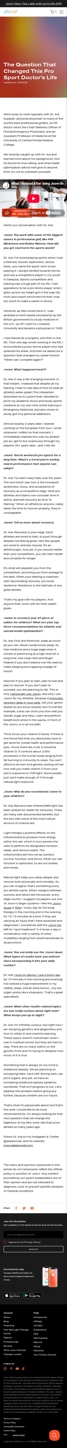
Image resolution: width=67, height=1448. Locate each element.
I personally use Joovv (25, 694)
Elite (18, 907)
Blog (6, 1321)
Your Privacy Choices (45, 1354)
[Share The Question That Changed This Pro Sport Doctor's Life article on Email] (32, 1208)
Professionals (11, 1341)
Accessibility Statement (14, 1426)
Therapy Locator (13, 1354)
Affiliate (38, 1321)
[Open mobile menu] (60, 12)
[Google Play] (32, 1295)
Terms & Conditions (12, 1418)
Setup (37, 1346)
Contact (38, 1325)
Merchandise (41, 1338)
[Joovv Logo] (10, 11)
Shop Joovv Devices (15, 1350)
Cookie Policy (9, 1430)
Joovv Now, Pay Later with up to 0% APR (33, 3)
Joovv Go (54, 925)
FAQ (36, 1333)
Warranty (39, 1350)
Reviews (8, 1346)
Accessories (40, 1317)
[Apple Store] (13, 1295)
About (7, 1317)
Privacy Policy (32, 1242)
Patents (8, 1337)
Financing (9, 1325)
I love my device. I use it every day (37, 975)
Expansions (40, 1329)
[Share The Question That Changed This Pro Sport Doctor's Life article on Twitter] (24, 1208)
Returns (38, 1342)
